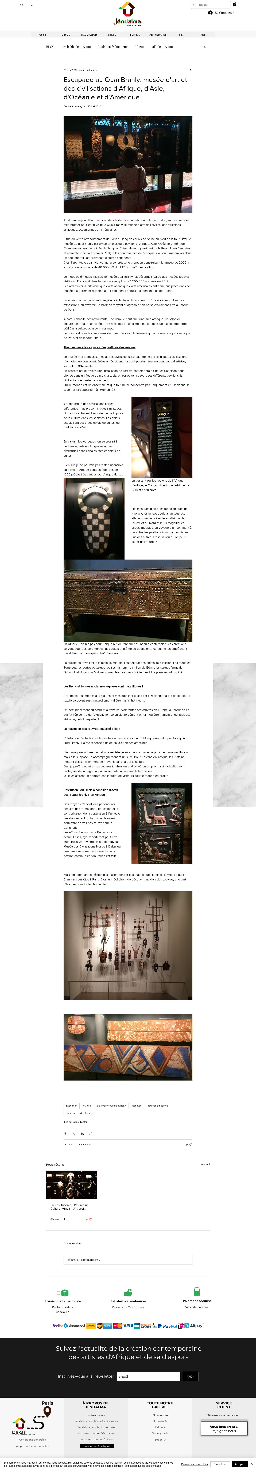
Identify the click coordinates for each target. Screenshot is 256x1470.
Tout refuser (220, 1464)
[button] (204, 1424)
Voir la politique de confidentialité (143, 1465)
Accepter (240, 1464)
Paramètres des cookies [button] (194, 1464)
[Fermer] (252, 1464)
